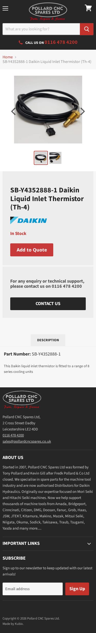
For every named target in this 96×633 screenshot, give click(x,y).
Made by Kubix (13, 624)
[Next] (82, 111)
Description (48, 340)
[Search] (86, 29)
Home (8, 57)
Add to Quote (32, 250)
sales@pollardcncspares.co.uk (27, 441)
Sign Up (77, 589)
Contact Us (48, 303)
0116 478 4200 (67, 286)
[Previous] (14, 111)
